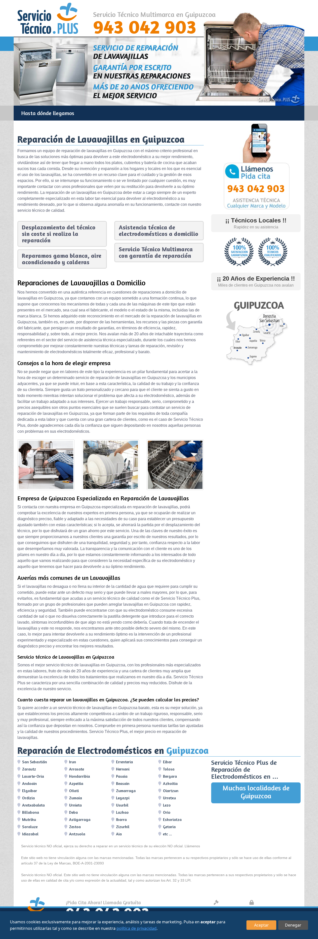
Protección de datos (277, 902)
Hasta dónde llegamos (47, 113)
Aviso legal (232, 902)
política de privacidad (137, 928)
